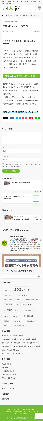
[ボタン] (35, 8)
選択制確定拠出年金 (22, 325)
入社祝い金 (8, 305)
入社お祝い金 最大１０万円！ (12, 336)
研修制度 (7, 321)
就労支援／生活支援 (11, 22)
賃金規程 (30, 321)
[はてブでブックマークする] (18, 118)
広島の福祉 (29, 310)
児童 (19, 299)
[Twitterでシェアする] (5, 118)
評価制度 (18, 321)
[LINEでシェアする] (37, 118)
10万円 (6, 290)
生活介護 (28, 316)
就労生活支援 (25, 304)
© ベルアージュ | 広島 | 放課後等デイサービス (21, 418)
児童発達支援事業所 (32, 299)
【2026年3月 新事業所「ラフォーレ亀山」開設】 (19, 339)
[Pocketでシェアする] (24, 118)
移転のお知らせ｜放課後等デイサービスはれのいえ (19, 343)
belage (37, 31)
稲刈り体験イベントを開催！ (12, 353)
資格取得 (7, 325)
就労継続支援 (12, 310)
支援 (6, 316)
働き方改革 (8, 299)
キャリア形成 (8, 295)
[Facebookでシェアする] (12, 118)
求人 (15, 316)
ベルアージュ (22, 295)
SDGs (21, 289)
